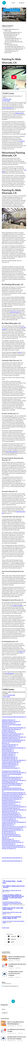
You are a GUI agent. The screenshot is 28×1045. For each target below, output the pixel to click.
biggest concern (19, 113)
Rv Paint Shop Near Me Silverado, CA (12, 788)
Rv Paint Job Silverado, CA (12, 40)
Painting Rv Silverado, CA (8, 720)
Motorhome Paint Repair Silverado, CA (15, 48)
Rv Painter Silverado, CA (11, 44)
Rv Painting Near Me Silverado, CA (11, 771)
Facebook (13, 936)
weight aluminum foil (15, 312)
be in (19, 352)
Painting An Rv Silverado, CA (9, 811)
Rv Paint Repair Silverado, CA (9, 757)
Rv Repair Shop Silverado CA (11, 10)
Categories (21, 2)
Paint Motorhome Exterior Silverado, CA (12, 842)
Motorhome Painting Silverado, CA (13, 32)
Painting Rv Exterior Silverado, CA (14, 49)
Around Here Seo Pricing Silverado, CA (12, 857)
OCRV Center (7, 31)
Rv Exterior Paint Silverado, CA (10, 752)
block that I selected (11, 451)
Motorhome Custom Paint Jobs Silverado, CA (14, 760)
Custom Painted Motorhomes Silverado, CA (13, 740)
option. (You (22, 651)
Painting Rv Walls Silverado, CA (11, 29)
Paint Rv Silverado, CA (8, 749)
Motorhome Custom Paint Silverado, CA (12, 734)
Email (12, 942)
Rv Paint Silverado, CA (10, 37)
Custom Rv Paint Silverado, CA (10, 744)
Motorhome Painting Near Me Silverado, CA (14, 727)
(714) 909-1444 (7, 99)
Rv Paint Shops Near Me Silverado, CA (12, 795)
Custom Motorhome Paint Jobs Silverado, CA (14, 716)
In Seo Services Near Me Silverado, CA (12, 860)
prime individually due (7, 107)
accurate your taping (17, 605)
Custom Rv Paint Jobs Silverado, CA (14, 46)
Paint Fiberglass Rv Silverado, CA (11, 768)
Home (13, 2)
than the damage (9, 673)
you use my (22, 141)
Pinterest (13, 939)
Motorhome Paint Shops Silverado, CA (12, 828)
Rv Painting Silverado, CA (10, 35)
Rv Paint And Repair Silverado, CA (11, 808)
